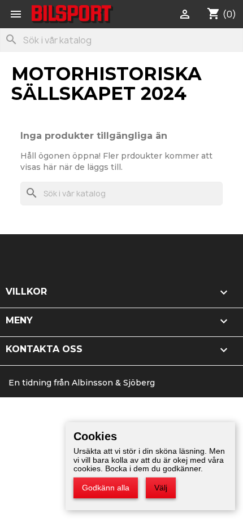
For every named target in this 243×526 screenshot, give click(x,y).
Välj (160, 487)
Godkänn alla (105, 487)
